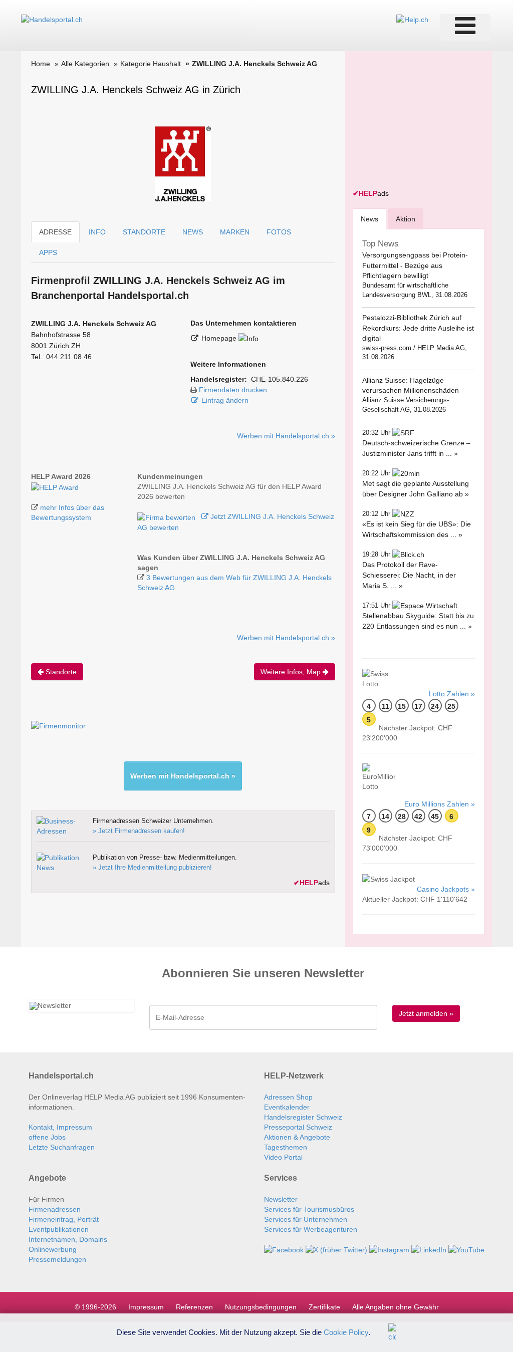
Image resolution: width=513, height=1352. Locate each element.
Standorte (60, 672)
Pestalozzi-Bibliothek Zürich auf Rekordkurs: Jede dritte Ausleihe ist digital (418, 328)
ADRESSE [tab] (55, 232)
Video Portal (283, 1157)
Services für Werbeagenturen (310, 1229)
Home (40, 64)
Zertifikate (324, 1307)
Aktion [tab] (405, 219)
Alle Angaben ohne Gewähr (395, 1307)
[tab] (369, 218)
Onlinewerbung (53, 1249)
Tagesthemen (285, 1147)
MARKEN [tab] (234, 232)
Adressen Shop (288, 1097)
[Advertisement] (428, 121)
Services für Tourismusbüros (309, 1209)
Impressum (146, 1307)
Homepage (219, 338)
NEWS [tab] (192, 232)
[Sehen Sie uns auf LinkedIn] (428, 1249)
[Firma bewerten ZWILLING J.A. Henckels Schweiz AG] (167, 516)
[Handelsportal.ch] (52, 19)
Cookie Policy (346, 1331)
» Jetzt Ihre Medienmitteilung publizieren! (152, 867)
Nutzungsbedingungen (261, 1307)
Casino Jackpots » (446, 889)
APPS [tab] (48, 252)
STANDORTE (144, 232)
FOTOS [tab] (279, 232)
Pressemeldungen (57, 1259)
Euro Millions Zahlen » (439, 804)
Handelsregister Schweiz (303, 1117)
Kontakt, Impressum (60, 1127)
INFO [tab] (97, 232)
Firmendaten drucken (233, 390)
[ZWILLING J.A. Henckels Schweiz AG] (55, 486)
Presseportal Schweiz (298, 1127)
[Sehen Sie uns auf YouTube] (466, 1249)
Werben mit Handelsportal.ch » (286, 436)
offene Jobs (47, 1137)
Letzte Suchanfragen (62, 1147)
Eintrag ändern (224, 400)
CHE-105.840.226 (279, 379)
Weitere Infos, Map (292, 672)
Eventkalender (287, 1107)
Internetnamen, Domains (68, 1239)
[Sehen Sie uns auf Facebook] (284, 1249)
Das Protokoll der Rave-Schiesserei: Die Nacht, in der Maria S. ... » (409, 575)
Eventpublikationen (59, 1229)
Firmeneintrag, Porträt (64, 1219)
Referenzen (194, 1307)
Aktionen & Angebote (297, 1137)
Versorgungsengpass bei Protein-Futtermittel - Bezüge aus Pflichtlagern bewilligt (415, 265)
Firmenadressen (55, 1209)
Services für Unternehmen (305, 1219)
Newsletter (281, 1199)
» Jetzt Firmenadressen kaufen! (139, 831)
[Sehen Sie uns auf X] (336, 1249)
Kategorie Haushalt (150, 64)
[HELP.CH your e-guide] (412, 19)
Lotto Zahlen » (452, 694)
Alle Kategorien (85, 64)
